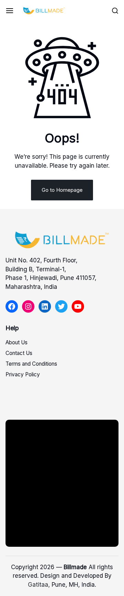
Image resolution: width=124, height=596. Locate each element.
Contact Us (19, 353)
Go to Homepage (62, 190)
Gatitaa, (39, 584)
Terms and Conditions (31, 363)
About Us (17, 342)
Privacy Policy (23, 374)
